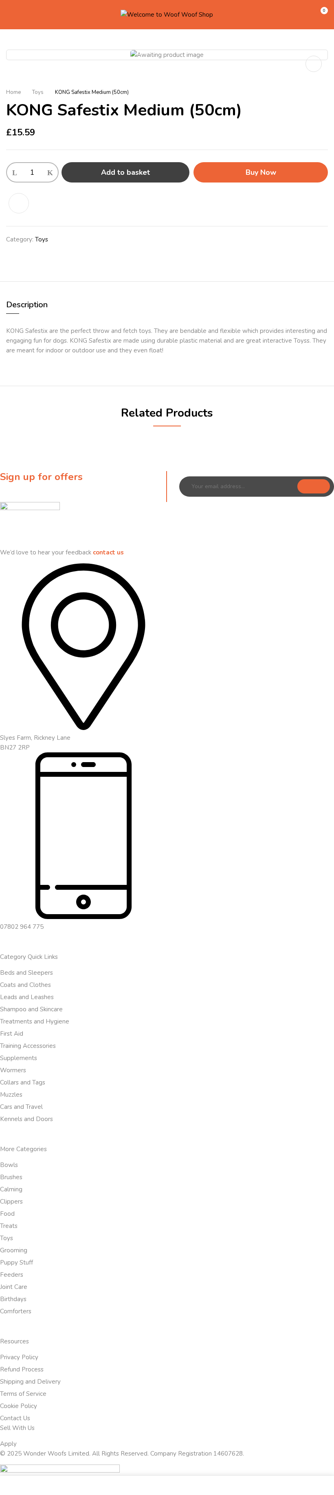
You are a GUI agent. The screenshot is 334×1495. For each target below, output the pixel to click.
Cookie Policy (18, 1406)
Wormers (13, 1070)
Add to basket (125, 172)
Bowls (9, 1165)
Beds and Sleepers (26, 973)
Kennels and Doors (26, 1119)
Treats (9, 1226)
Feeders (11, 1275)
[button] (320, 14)
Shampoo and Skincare (31, 1009)
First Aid (11, 1034)
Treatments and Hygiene (34, 1021)
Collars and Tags (22, 1082)
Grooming (13, 1250)
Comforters (15, 1311)
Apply (8, 1444)
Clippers (11, 1201)
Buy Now (261, 172)
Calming (11, 1189)
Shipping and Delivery (30, 1382)
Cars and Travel (21, 1107)
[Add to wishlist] (23, 203)
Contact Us (15, 1418)
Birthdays (13, 1299)
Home (13, 92)
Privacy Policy (19, 1357)
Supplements (18, 1058)
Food (7, 1214)
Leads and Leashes (27, 997)
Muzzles (11, 1095)
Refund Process (22, 1369)
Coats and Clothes (25, 985)
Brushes (11, 1177)
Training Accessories (28, 1046)
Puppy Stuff (16, 1262)
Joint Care (13, 1287)
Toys (38, 92)
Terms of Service (23, 1394)
